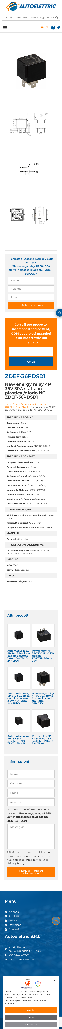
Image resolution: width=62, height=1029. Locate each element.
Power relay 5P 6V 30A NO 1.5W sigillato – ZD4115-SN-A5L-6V (43, 739)
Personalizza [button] (31, 1024)
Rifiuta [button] (31, 1017)
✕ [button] (55, 980)
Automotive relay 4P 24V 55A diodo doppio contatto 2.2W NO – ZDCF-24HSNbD (18, 698)
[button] (5, 27)
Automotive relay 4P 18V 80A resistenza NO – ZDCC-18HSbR (18, 739)
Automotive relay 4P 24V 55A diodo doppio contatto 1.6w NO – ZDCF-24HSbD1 (18, 655)
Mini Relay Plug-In (20, 407)
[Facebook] (53, 28)
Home (8, 404)
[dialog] (31, 1002)
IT (47, 27)
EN (42, 27)
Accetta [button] (31, 1010)
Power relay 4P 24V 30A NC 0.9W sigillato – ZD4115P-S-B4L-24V (43, 655)
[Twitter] (58, 28)
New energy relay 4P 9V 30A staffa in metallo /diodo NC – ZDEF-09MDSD (43, 698)
